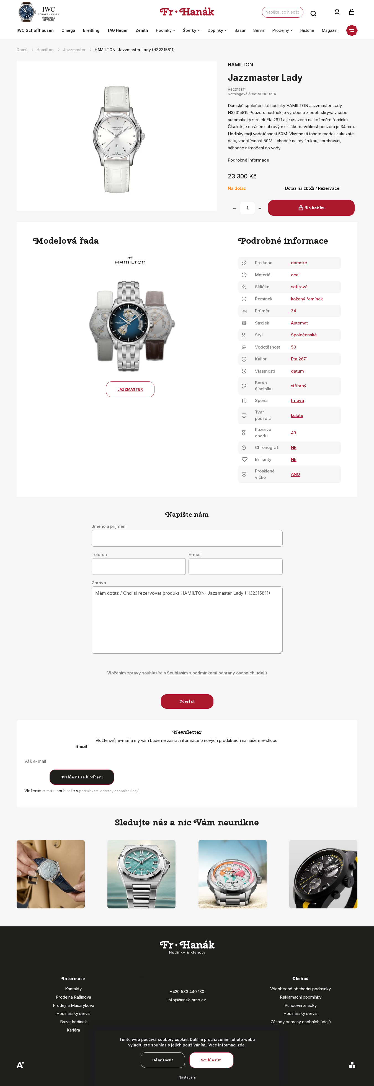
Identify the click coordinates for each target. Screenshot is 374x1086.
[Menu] (351, 30)
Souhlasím (211, 1060)
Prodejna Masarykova (73, 1005)
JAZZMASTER (130, 389)
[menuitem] (37, 30)
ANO (295, 474)
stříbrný (298, 385)
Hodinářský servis (73, 1013)
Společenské (304, 334)
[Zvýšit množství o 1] (259, 208)
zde (241, 1045)
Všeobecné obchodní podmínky (300, 988)
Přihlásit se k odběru (82, 777)
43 (293, 432)
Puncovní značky (301, 1005)
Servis (259, 30)
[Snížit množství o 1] (234, 208)
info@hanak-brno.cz (187, 999)
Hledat (313, 12)
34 (293, 310)
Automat (299, 323)
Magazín (329, 30)
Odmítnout (162, 1060)
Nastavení (187, 1077)
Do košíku (314, 208)
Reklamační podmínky (300, 997)
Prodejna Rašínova (73, 997)
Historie (307, 30)
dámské (299, 262)
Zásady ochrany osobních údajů (300, 1021)
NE (293, 447)
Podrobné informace (248, 160)
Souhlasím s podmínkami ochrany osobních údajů (217, 672)
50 (293, 347)
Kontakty (73, 988)
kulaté (297, 415)
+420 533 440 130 (187, 991)
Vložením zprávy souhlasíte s (187, 672)
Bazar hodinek (73, 1021)
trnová (297, 400)
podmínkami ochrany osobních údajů (109, 791)
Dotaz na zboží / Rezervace (312, 188)
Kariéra (73, 1030)
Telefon (99, 554)
